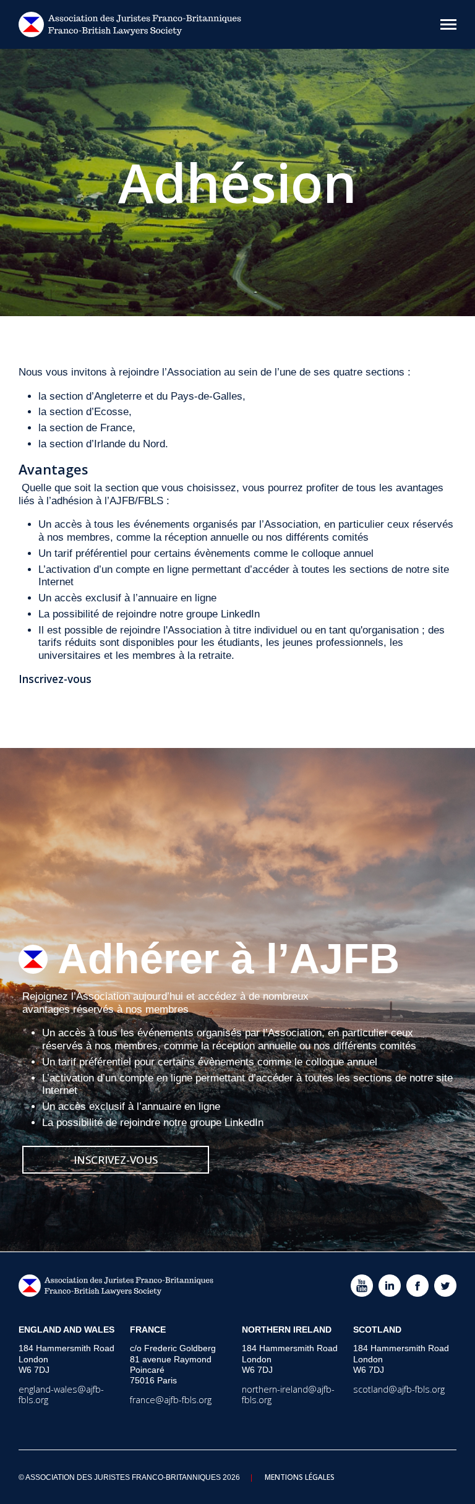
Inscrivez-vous (116, 1160)
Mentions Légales (300, 1476)
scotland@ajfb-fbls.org (399, 1389)
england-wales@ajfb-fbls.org (61, 1394)
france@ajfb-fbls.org (171, 1400)
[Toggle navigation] (448, 24)
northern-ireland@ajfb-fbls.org (288, 1394)
